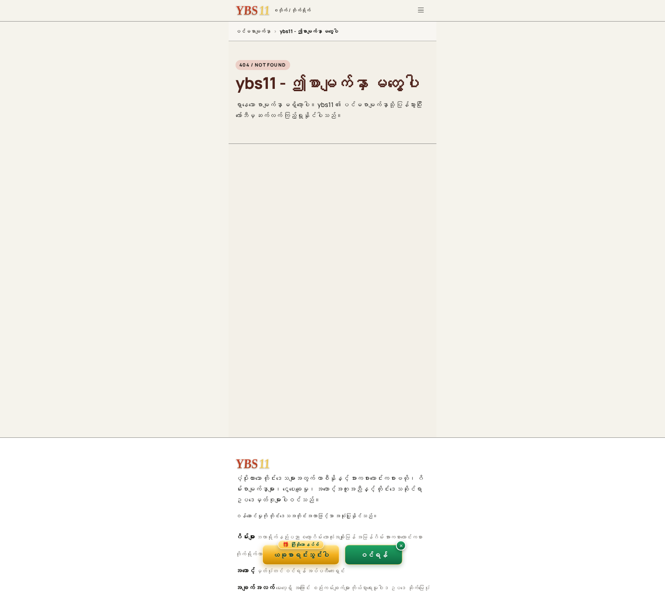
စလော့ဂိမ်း (311, 537)
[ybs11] (253, 464)
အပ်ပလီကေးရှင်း (326, 570)
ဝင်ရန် (295, 570)
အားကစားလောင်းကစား (404, 537)
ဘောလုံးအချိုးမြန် (339, 537)
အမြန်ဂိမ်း (370, 537)
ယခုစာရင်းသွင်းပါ (301, 552)
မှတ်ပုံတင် (269, 570)
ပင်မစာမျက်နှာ (253, 31)
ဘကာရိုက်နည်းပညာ (277, 537)
